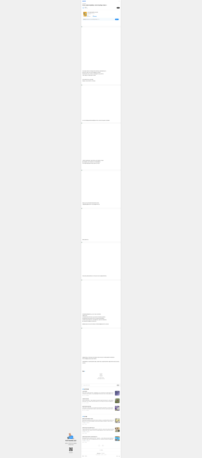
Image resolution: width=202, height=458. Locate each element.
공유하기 (119, 456)
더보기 (119, 1)
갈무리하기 (117, 456)
